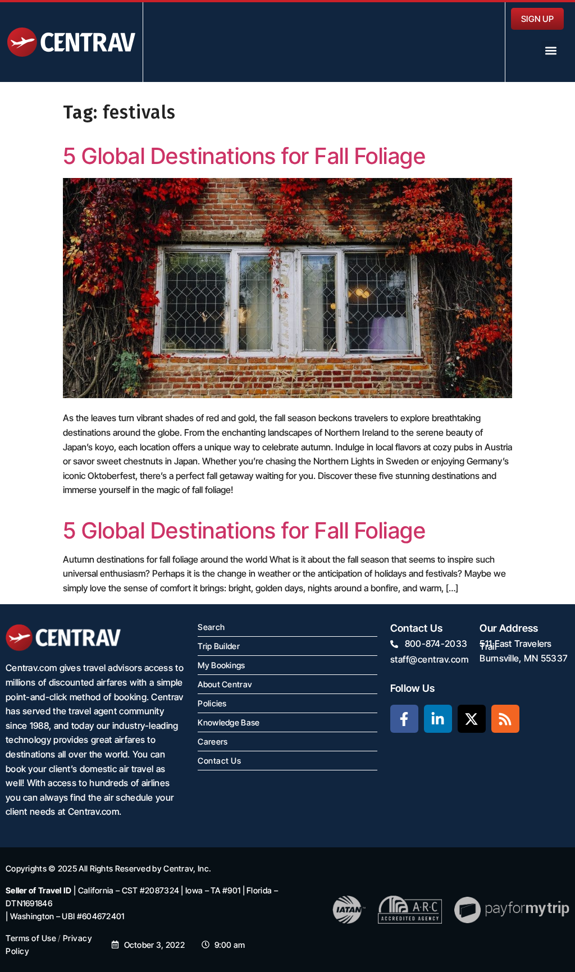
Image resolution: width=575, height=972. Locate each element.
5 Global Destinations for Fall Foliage (244, 156)
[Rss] (505, 719)
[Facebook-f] (404, 719)
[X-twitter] (472, 719)
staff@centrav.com (429, 659)
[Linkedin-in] (438, 719)
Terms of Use (31, 938)
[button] (550, 50)
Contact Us (219, 760)
